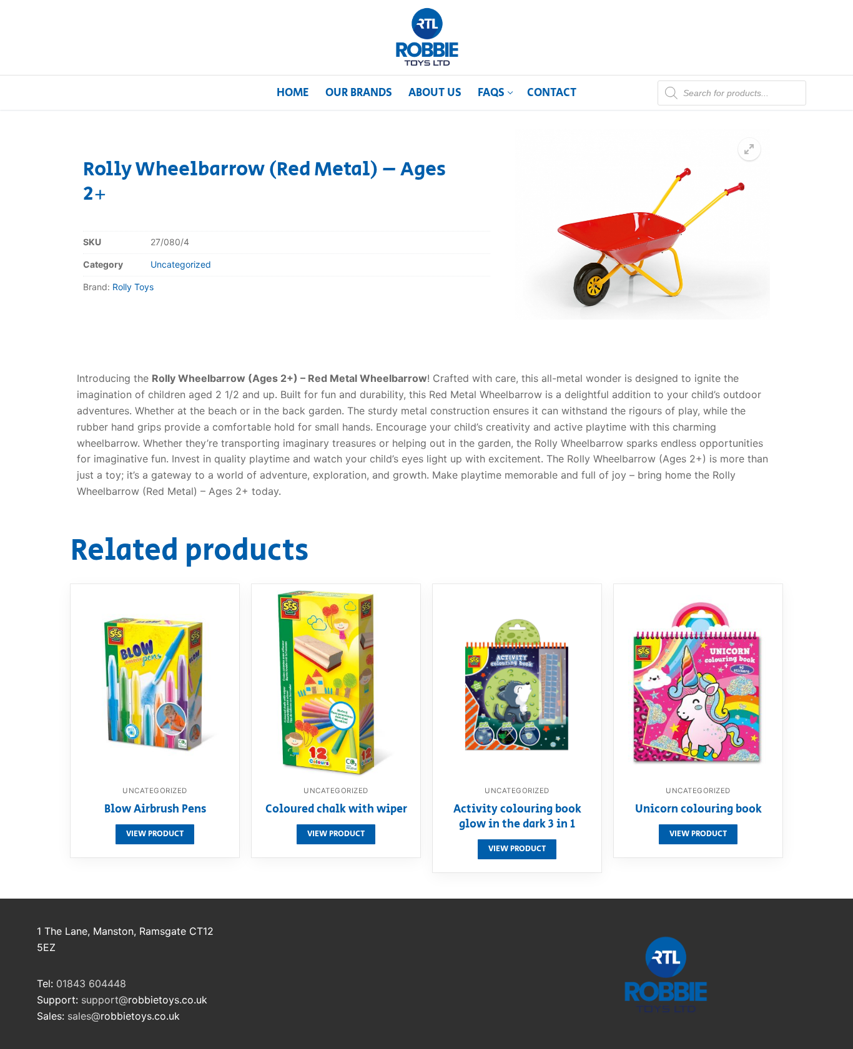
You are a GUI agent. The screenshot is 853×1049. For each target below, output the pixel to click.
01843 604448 (91, 983)
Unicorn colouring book (698, 810)
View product (155, 834)
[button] (749, 149)
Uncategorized (180, 264)
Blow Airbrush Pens (155, 810)
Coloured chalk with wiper (336, 810)
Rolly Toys (133, 286)
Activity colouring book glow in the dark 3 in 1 (517, 817)
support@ (104, 999)
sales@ (84, 1016)
